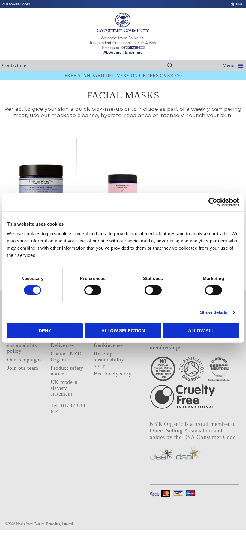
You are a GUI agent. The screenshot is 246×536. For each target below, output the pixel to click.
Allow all (201, 330)
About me (113, 52)
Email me (133, 52)
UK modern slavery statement (64, 388)
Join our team (22, 368)
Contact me (14, 65)
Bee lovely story (112, 374)
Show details (213, 312)
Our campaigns (24, 360)
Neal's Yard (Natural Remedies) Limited (44, 524)
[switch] (92, 290)
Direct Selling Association (182, 430)
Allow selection (123, 330)
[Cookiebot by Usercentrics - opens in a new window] (213, 202)
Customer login (16, 4)
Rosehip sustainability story (109, 359)
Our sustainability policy (22, 345)
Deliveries (62, 345)
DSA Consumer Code (209, 437)
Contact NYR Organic (66, 356)
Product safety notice (67, 371)
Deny (45, 330)
